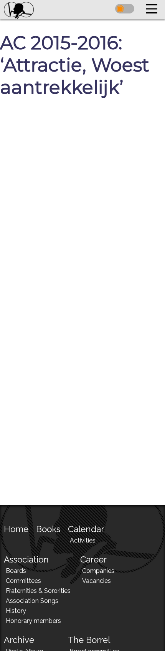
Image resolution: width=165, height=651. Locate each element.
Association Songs (32, 600)
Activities (83, 540)
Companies (98, 570)
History (16, 610)
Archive (19, 640)
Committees (23, 580)
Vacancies (96, 580)
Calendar (86, 529)
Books (48, 529)
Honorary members (33, 620)
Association (26, 559)
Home (16, 529)
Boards (16, 570)
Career (93, 559)
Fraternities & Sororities (38, 590)
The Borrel (89, 640)
